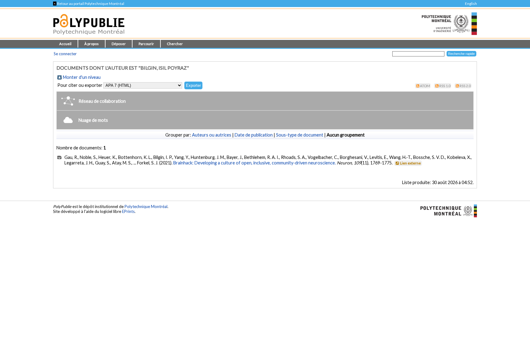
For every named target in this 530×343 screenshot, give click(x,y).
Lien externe (410, 163)
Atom (425, 86)
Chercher (175, 44)
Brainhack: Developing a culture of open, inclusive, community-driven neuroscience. (254, 162)
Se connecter (65, 53)
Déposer (119, 44)
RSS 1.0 (445, 86)
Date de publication (254, 134)
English (471, 4)
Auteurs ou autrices (211, 134)
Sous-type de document (299, 134)
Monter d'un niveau (82, 77)
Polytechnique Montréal (146, 206)
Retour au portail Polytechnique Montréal (88, 4)
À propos (91, 44)
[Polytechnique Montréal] (446, 210)
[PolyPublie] (89, 36)
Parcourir (146, 44)
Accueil (65, 44)
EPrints (128, 211)
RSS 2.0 (465, 86)
